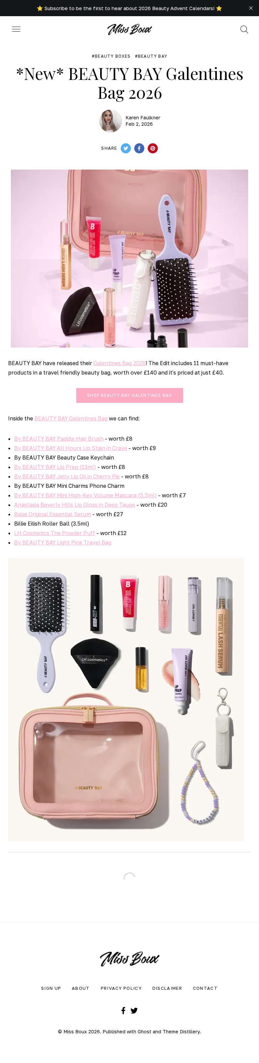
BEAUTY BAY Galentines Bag (71, 418)
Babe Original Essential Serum (52, 514)
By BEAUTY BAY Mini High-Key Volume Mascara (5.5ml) (85, 495)
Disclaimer (167, 988)
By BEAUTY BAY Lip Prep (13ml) (55, 467)
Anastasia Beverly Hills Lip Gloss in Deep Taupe (74, 504)
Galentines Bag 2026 (119, 363)
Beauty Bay (152, 56)
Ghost (144, 1031)
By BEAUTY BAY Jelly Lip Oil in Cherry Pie (67, 476)
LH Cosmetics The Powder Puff (54, 533)
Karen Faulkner (142, 117)
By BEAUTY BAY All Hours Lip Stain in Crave (70, 448)
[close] (251, 8)
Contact (205, 988)
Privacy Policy (121, 988)
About (81, 988)
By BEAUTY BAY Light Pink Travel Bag (62, 542)
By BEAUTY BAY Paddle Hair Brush (59, 438)
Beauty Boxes (113, 56)
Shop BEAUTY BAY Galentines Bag (129, 395)
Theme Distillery (181, 1031)
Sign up (51, 988)
